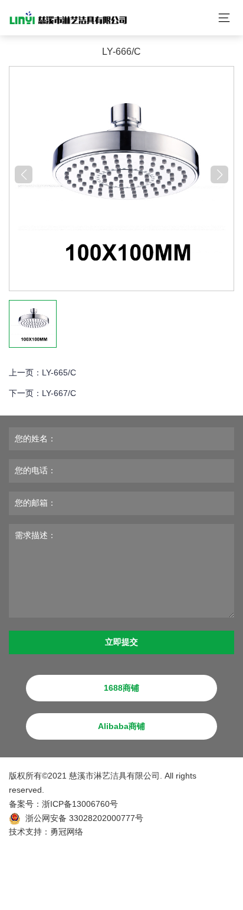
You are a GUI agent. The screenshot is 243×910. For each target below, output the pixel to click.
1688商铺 (121, 688)
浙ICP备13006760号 (80, 804)
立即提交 (121, 642)
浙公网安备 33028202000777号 (84, 818)
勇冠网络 (66, 831)
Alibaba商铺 (121, 726)
